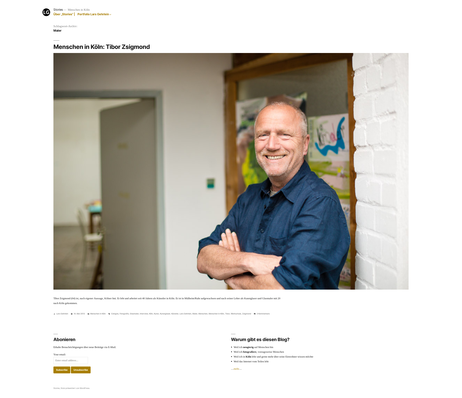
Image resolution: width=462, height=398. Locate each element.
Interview (144, 314)
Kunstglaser (165, 314)
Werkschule (236, 314)
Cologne (115, 314)
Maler (194, 314)
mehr (236, 368)
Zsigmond (246, 314)
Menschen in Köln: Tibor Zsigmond (101, 46)
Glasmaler (134, 314)
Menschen (203, 314)
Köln (151, 314)
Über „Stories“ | (64, 14)
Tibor (227, 314)
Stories (58, 9)
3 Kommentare (263, 314)
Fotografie (124, 314)
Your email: (59, 354)
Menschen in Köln (98, 314)
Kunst (156, 314)
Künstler (174, 314)
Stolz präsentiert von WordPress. (75, 388)
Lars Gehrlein (62, 314)
